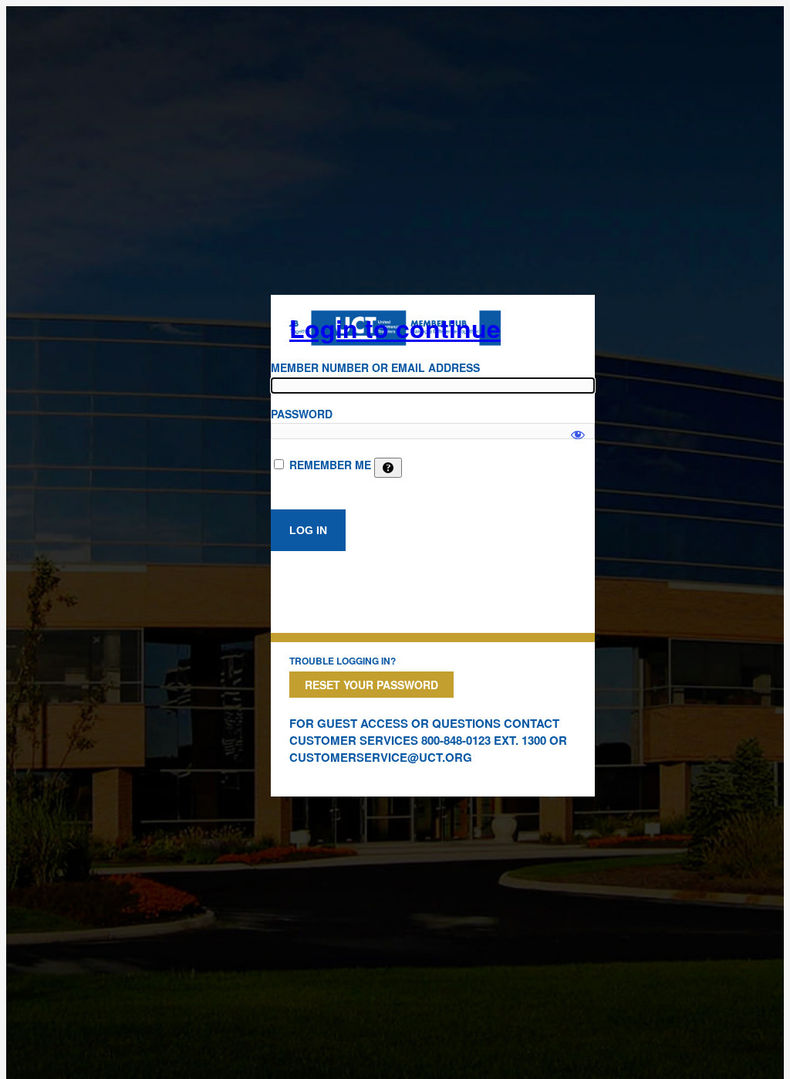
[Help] (388, 468)
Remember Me (330, 464)
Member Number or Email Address (375, 367)
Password (302, 413)
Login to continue (395, 328)
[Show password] (578, 427)
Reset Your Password (371, 684)
